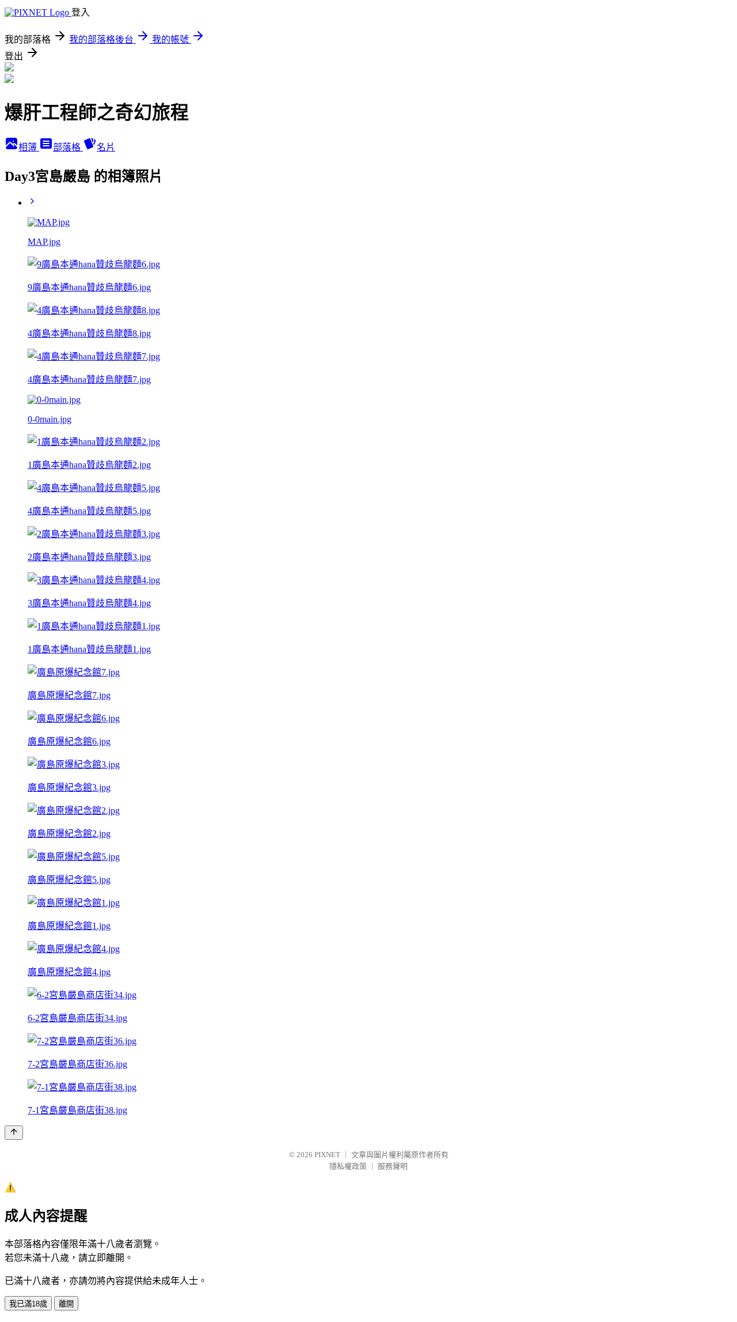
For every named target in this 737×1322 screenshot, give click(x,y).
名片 (106, 147)
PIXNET (327, 1154)
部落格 (68, 147)
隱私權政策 (348, 1166)
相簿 (28, 147)
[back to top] (14, 1132)
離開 (66, 1304)
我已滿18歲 (28, 1304)
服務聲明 (393, 1166)
